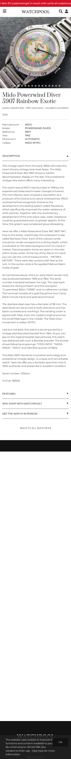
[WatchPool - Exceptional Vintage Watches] (35, 11)
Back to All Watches (35, 428)
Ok (60, 742)
